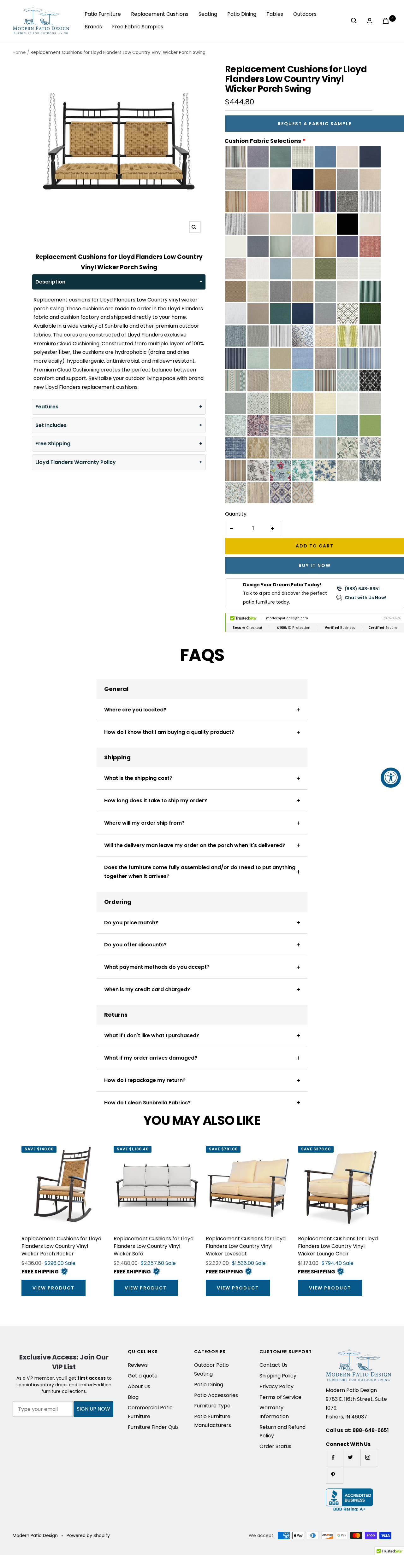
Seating (208, 14)
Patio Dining (241, 14)
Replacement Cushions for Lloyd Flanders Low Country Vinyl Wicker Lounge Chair (338, 1246)
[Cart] (387, 21)
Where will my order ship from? (144, 823)
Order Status (275, 1446)
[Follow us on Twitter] (351, 1457)
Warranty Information (274, 1412)
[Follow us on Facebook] (334, 1457)
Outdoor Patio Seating (211, 1369)
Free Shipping (52, 443)
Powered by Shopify (88, 1535)
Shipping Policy (277, 1375)
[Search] (355, 20)
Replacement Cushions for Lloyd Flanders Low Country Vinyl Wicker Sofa (153, 1246)
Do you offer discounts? (135, 944)
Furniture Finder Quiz (153, 1427)
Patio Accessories (216, 1395)
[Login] (371, 20)
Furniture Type (212, 1405)
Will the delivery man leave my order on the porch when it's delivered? (194, 845)
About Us (139, 1386)
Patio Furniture (103, 14)
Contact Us (273, 1365)
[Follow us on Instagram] (369, 1457)
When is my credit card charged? (147, 989)
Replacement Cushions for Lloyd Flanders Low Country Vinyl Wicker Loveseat (246, 1246)
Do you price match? (131, 922)
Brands (93, 26)
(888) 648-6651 (362, 589)
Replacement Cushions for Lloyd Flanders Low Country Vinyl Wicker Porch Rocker (61, 1246)
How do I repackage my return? (145, 1080)
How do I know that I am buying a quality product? (169, 732)
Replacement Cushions (159, 14)
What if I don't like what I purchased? (151, 1035)
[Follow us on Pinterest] (334, 1474)
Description (50, 281)
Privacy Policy (276, 1386)
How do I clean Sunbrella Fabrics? (147, 1102)
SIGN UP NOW (93, 1408)
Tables (274, 14)
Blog (133, 1397)
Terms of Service (280, 1397)
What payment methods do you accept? (157, 967)
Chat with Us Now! (365, 597)
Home (19, 52)
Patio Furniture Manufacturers (212, 1421)
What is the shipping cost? (138, 778)
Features (46, 406)
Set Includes (51, 425)
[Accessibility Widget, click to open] (391, 778)
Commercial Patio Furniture (150, 1412)
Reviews (138, 1365)
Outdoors (305, 14)
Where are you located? (135, 709)
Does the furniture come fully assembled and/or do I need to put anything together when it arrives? (199, 872)
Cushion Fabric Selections (262, 141)
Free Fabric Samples (137, 26)
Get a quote (142, 1375)
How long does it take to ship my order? (155, 800)
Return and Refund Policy (282, 1431)
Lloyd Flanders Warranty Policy (75, 462)
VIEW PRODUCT (53, 1288)
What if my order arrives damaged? (150, 1057)
